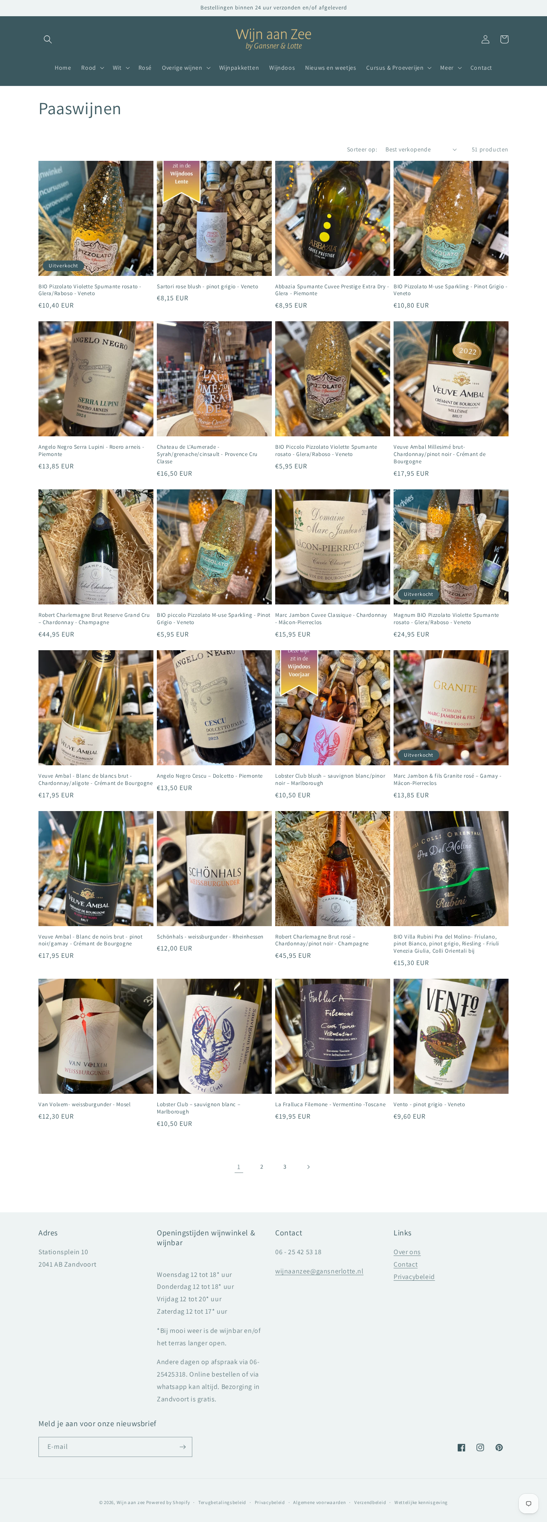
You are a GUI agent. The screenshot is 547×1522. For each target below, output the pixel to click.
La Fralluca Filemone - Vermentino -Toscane (330, 1104)
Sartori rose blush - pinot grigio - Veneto (207, 286)
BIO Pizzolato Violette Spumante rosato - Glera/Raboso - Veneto (89, 290)
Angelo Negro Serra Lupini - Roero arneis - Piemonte (91, 451)
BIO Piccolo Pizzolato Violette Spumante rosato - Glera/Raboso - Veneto (326, 451)
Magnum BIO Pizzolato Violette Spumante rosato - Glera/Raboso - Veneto (446, 619)
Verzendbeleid (370, 1502)
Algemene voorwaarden (319, 1502)
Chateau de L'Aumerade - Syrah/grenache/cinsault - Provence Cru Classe (207, 454)
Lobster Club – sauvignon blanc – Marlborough (198, 1108)
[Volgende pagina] (308, 1167)
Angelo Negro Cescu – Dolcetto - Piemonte (210, 776)
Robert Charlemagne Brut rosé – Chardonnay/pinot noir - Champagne (322, 940)
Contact (406, 1264)
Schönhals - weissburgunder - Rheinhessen (210, 936)
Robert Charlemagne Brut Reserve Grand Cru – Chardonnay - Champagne (94, 619)
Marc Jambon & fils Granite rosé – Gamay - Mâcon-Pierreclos (448, 780)
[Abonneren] (182, 1447)
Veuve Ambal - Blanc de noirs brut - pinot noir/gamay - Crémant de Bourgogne (90, 940)
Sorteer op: (362, 149)
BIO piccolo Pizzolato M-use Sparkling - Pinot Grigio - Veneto (214, 619)
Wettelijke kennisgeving (421, 1502)
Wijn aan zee (131, 1502)
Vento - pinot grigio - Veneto (429, 1104)
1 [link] (239, 1166)
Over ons (407, 1251)
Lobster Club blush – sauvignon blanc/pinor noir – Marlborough (330, 780)
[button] (47, 39)
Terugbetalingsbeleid (222, 1502)
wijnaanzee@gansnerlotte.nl (319, 1271)
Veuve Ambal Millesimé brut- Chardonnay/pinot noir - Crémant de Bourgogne (439, 454)
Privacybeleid (414, 1276)
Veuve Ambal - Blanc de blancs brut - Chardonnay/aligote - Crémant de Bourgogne (95, 780)
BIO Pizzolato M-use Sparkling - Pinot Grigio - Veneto (451, 290)
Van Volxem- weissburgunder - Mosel (84, 1104)
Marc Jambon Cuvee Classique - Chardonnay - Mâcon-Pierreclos (331, 619)
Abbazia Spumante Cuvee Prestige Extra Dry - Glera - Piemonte (332, 290)
